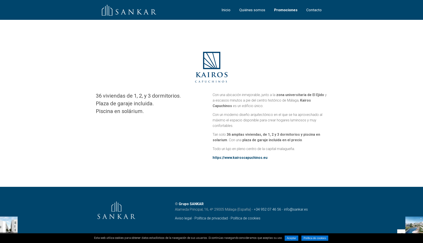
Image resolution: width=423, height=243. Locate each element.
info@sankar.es (296, 209)
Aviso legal (183, 218)
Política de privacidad (211, 218)
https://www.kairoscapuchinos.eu (240, 158)
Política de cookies (245, 218)
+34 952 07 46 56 (267, 209)
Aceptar (291, 238)
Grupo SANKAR (191, 204)
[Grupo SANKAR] (129, 10)
